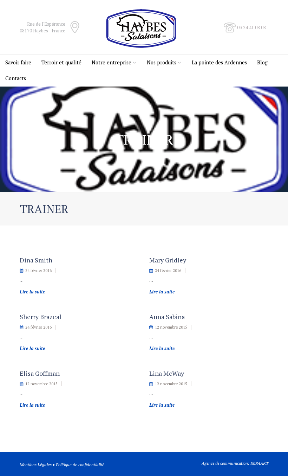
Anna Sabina (167, 316)
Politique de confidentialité (80, 464)
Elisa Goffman (40, 373)
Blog (262, 62)
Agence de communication (225, 463)
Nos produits (161, 62)
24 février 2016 (38, 270)
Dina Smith (36, 260)
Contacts (15, 78)
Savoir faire (18, 62)
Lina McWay (166, 373)
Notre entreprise (111, 62)
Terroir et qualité (61, 62)
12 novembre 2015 (171, 327)
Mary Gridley (167, 260)
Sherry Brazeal (40, 316)
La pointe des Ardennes (219, 62)
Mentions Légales (36, 464)
